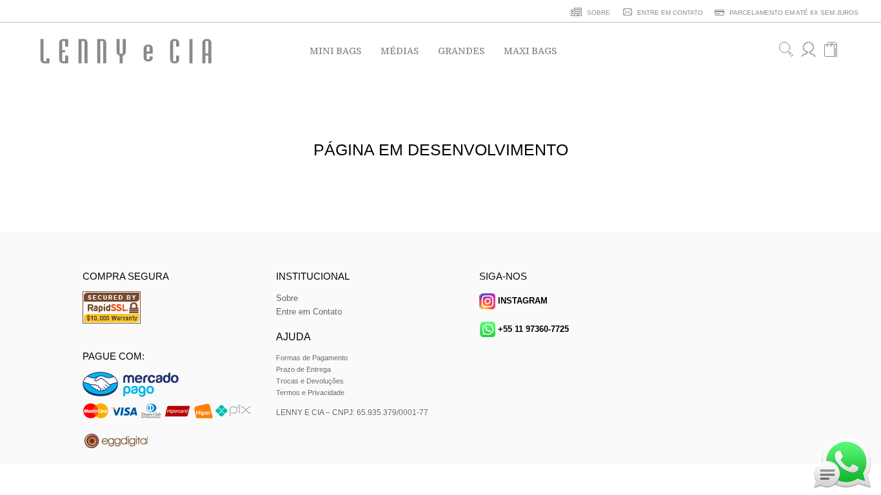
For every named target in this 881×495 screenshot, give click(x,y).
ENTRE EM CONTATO (669, 12)
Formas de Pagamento (312, 358)
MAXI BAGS (530, 51)
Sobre (287, 298)
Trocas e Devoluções (310, 381)
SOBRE (597, 12)
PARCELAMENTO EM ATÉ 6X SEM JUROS (793, 12)
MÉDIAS (400, 51)
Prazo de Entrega (303, 369)
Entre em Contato (309, 311)
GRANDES (461, 51)
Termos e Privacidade (310, 392)
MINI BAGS (335, 51)
